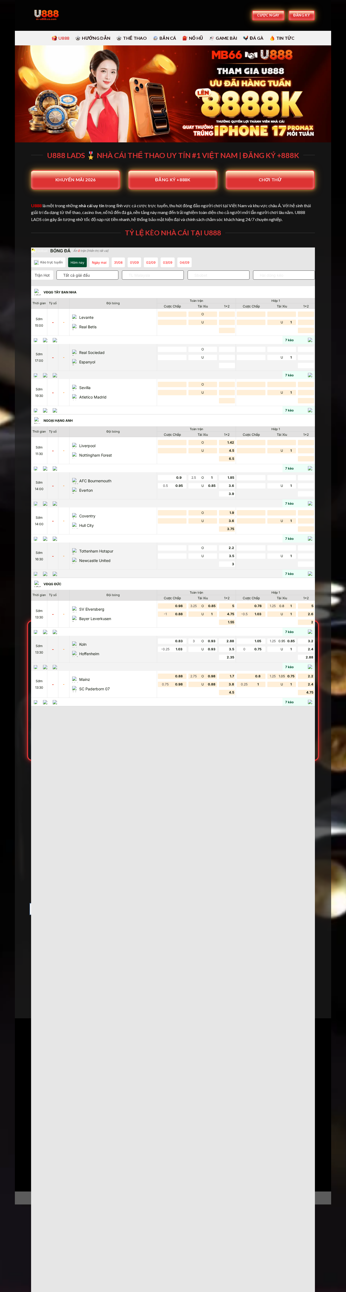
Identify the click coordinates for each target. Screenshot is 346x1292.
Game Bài (226, 38)
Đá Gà (257, 38)
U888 (63, 38)
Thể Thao (135, 38)
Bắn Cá (167, 38)
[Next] (316, 956)
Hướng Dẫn (96, 38)
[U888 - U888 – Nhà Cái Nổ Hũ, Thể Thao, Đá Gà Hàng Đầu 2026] (47, 15)
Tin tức (285, 38)
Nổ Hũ (196, 38)
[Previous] (30, 956)
